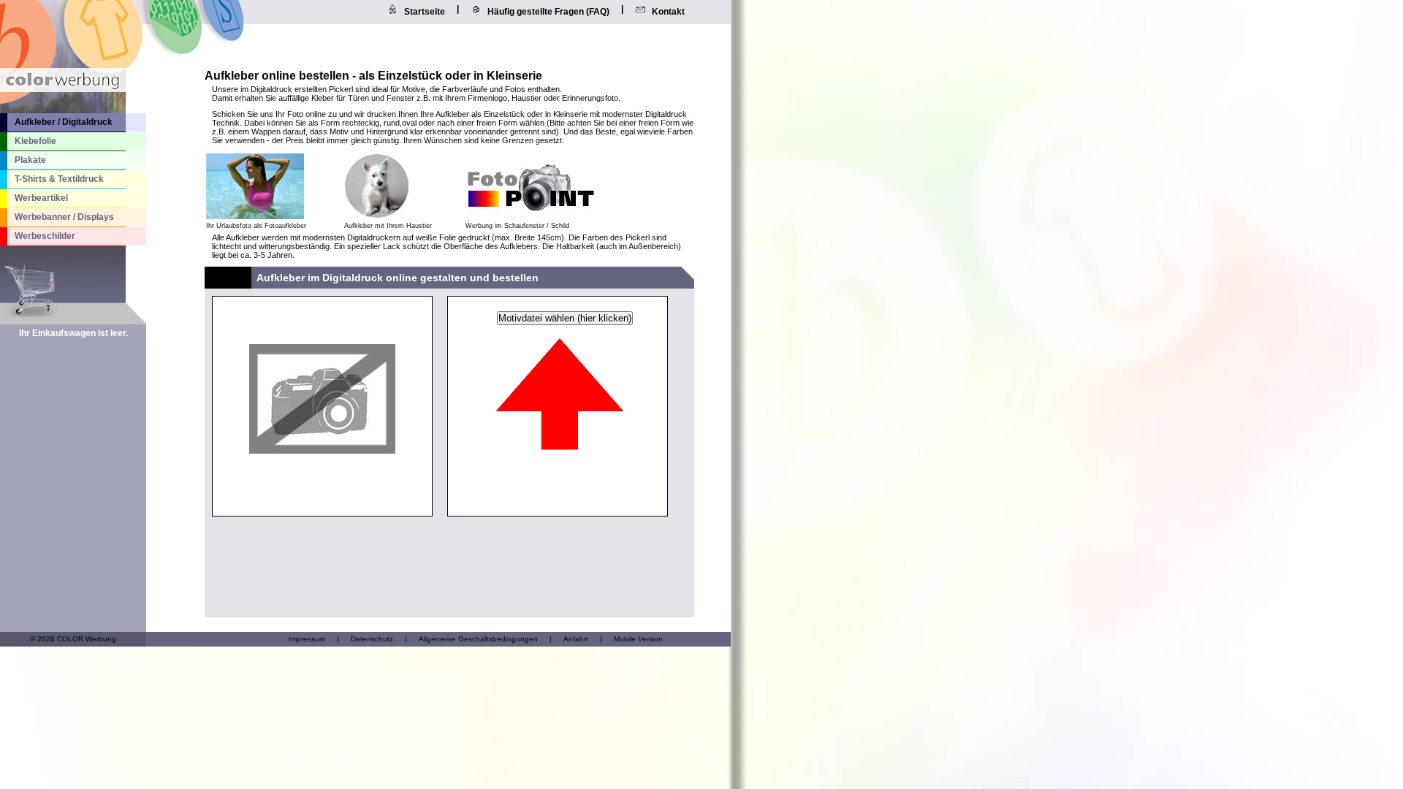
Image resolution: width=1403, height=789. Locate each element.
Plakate (30, 160)
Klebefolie (35, 141)
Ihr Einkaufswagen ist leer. (73, 333)
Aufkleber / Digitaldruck (64, 122)
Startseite (424, 12)
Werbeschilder (45, 236)
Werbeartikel (41, 198)
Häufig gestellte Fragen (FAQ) (548, 12)
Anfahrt (575, 639)
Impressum (307, 639)
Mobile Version (638, 639)
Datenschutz (372, 639)
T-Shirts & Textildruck (59, 179)
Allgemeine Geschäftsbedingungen (478, 639)
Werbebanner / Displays (64, 217)
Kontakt (668, 12)
